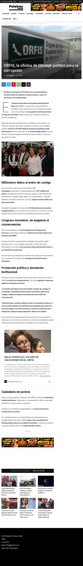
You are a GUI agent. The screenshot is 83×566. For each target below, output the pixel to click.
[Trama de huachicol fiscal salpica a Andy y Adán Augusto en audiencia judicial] (46, 503)
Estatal (14, 14)
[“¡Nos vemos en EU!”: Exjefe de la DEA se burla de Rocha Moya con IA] (9, 503)
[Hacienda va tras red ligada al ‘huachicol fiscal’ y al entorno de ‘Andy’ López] (28, 503)
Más (14, 19)
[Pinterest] (13, 84)
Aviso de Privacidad (9, 548)
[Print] (28, 84)
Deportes (56, 14)
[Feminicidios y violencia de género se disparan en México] (46, 481)
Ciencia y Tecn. (67, 14)
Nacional (30, 14)
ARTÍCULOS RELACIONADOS (20, 471)
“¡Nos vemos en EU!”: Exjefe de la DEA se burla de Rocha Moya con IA (9, 513)
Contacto (56, 1)
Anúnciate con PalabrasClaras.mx (42, 1)
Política (22, 14)
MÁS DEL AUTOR (38, 471)
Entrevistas (6, 19)
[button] (78, 14)
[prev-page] (3, 521)
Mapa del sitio (65, 1)
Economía (39, 14)
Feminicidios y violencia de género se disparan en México (45, 491)
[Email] (23, 84)
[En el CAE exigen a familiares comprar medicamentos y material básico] (28, 481)
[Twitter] (79, 1)
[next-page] (6, 521)
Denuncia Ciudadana (25, 1)
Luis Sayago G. (10, 75)
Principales (13, 61)
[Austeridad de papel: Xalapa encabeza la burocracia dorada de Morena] (9, 481)
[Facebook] (76, 1)
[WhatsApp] (18, 84)
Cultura (48, 14)
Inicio (3, 23)
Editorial (5, 14)
